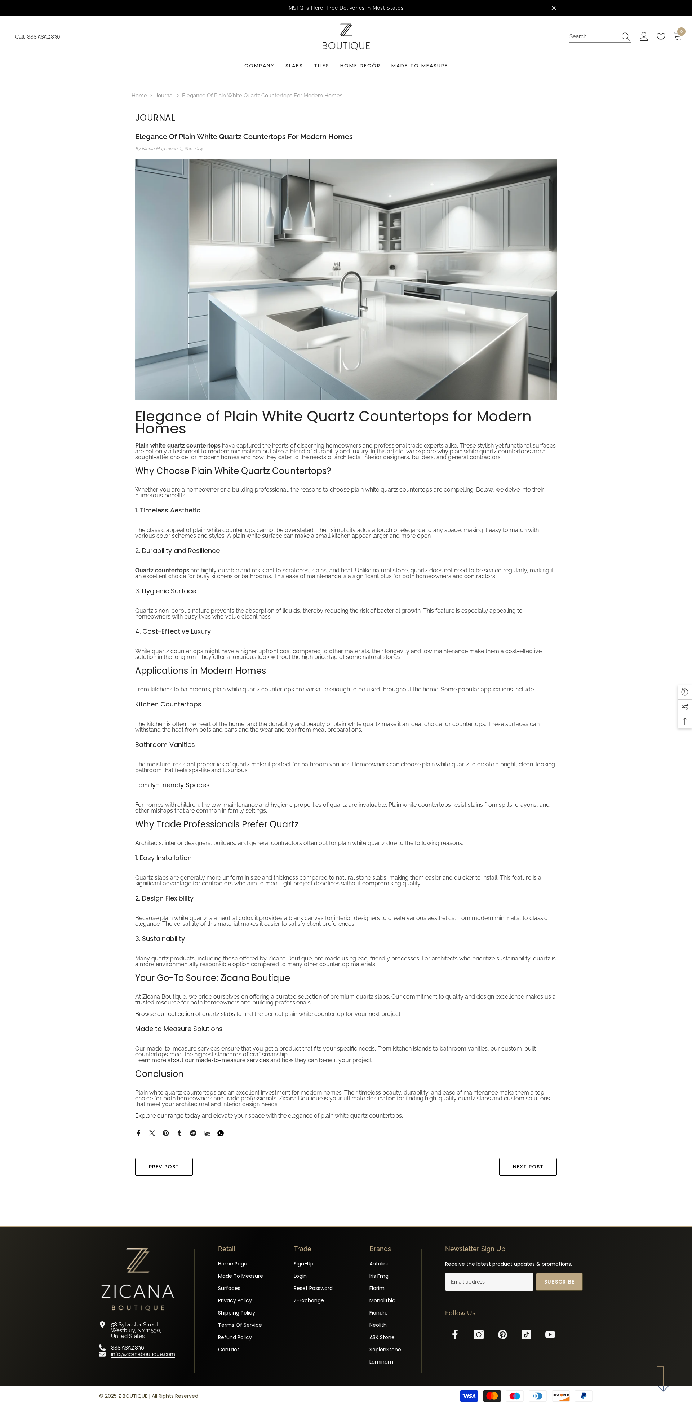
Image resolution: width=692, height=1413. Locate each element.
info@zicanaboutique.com (143, 1354)
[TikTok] (526, 1334)
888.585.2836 (43, 37)
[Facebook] (138, 1133)
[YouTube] (550, 1334)
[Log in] (644, 36)
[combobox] (593, 36)
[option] (371, 8)
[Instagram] (479, 1334)
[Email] (207, 1133)
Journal (164, 95)
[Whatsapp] (220, 1133)
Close (554, 8)
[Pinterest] (166, 1133)
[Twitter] (152, 1133)
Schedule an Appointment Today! (432, 8)
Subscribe (559, 1281)
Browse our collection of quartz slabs (185, 1014)
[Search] (600, 37)
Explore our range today (167, 1115)
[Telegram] (193, 1133)
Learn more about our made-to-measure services (202, 1060)
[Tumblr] (179, 1133)
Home (139, 95)
